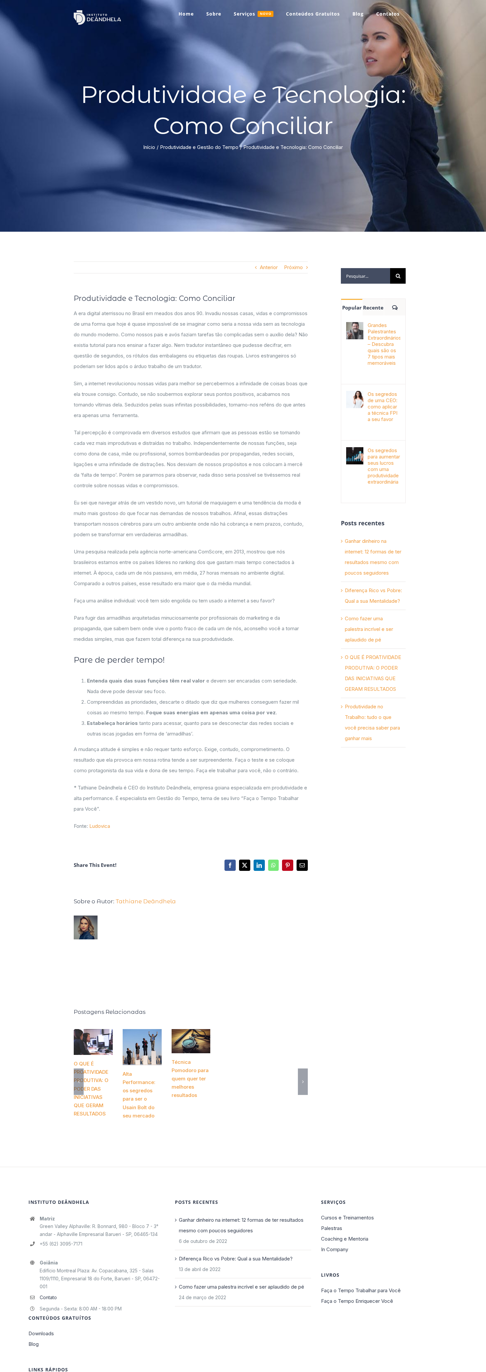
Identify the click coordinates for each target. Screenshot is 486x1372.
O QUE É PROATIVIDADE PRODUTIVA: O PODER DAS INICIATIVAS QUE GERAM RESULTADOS (96, 1036)
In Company (334, 1249)
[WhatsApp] (273, 865)
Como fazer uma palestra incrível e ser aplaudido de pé (369, 629)
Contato (48, 1297)
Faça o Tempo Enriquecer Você (357, 1301)
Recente (373, 307)
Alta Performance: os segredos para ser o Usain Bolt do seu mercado (143, 1041)
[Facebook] (230, 865)
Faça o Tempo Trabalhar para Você (361, 1290)
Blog (33, 1344)
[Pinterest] (287, 865)
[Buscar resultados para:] (365, 275)
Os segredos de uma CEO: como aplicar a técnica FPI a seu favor (382, 406)
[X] (244, 865)
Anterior (269, 267)
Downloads (41, 1333)
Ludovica (99, 826)
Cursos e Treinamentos (347, 1217)
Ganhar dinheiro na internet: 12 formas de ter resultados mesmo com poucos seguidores (241, 1225)
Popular (352, 307)
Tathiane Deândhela (146, 901)
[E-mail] (302, 865)
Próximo (293, 267)
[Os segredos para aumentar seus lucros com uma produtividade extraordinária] (354, 452)
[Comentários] (394, 307)
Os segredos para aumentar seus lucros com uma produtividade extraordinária (384, 466)
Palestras (331, 1228)
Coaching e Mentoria (344, 1239)
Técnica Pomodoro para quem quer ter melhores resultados (190, 1035)
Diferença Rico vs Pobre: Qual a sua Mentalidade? (236, 1258)
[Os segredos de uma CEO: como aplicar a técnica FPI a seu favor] (354, 396)
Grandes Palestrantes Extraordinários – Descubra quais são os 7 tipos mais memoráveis (384, 344)
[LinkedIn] (259, 865)
